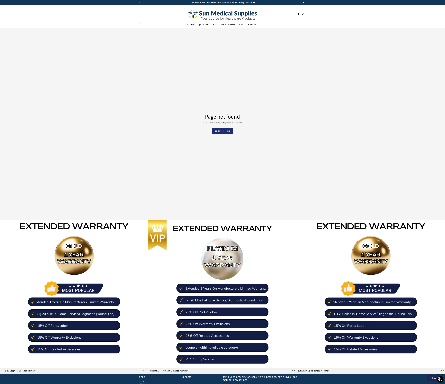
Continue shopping (222, 131)
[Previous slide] (139, 2)
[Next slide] (303, 2)
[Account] (298, 14)
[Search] (139, 24)
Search (141, 381)
